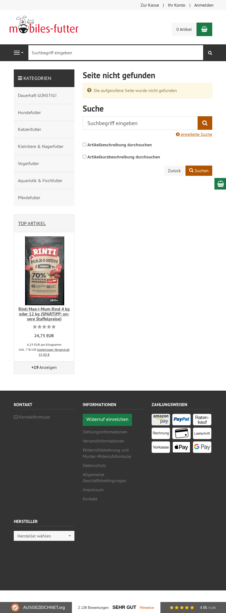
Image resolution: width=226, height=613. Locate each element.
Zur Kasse (150, 5)
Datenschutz (94, 465)
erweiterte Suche (196, 134)
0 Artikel (184, 29)
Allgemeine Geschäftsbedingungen (104, 478)
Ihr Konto (176, 5)
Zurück (174, 170)
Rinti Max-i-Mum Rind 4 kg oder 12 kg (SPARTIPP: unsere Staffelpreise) (44, 314)
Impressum (93, 489)
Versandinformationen (103, 441)
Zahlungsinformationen (105, 431)
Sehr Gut (124, 607)
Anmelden (204, 5)
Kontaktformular (34, 417)
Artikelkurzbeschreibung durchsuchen (123, 157)
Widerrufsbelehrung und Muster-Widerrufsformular (107, 453)
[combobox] (44, 536)
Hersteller (26, 521)
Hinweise (147, 608)
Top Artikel (32, 223)
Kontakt (90, 498)
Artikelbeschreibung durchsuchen (119, 145)
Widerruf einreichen (107, 419)
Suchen (201, 170)
